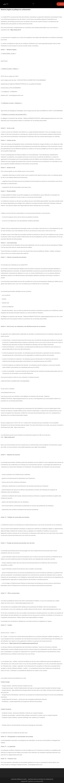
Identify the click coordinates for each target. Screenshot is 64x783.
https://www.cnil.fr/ (15, 30)
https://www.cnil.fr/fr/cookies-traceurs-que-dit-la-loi (23, 643)
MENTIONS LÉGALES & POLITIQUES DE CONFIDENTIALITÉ (40, 779)
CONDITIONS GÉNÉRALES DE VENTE (19, 779)
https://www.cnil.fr (9, 437)
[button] (33, 3)
